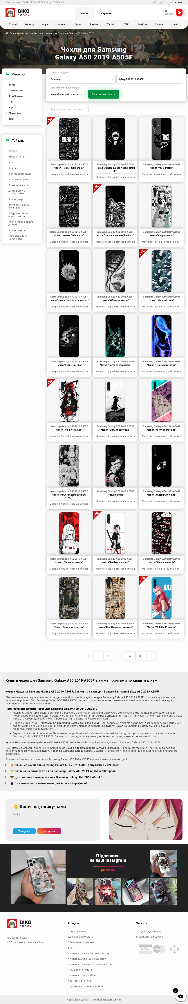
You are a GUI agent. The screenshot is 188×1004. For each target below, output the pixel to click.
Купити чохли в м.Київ (82, 975)
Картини (106, 13)
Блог (71, 947)
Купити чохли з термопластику (87, 958)
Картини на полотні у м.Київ (85, 986)
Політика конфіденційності (107, 999)
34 (129, 656)
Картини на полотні (80, 980)
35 (140, 656)
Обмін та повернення (81, 942)
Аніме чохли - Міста (80, 969)
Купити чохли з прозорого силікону (90, 964)
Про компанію (77, 931)
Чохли (84, 13)
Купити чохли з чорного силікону (88, 953)
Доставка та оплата (80, 936)
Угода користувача (77, 999)
